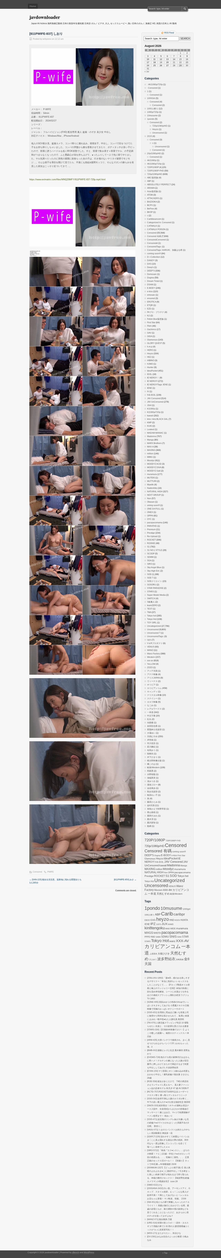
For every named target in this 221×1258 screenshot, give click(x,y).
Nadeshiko (152, 488)
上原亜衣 (153, 954)
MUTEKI (151, 478)
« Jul (147, 71)
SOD (149, 574)
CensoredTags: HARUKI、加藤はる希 (164, 250)
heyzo (162, 919)
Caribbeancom (154, 219)
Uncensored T (153, 633)
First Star (151, 322)
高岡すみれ (152, 816)
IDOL (149, 374)
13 (167, 59)
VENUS (150, 647)
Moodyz (151, 460)
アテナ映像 (152, 674)
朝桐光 (150, 753)
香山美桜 (151, 812)
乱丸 (149, 719)
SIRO (149, 564)
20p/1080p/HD (154, 153)
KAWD (171, 924)
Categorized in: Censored (159, 222)
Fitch (149, 326)
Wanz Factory (153, 653)
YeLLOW (151, 664)
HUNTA (184, 920)
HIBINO (150, 360)
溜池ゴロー (152, 785)
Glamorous (152, 340)
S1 (148, 547)
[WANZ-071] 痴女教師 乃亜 (159, 1219)
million (150, 453)
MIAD (167, 929)
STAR (185, 936)
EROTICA (151, 302)
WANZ (150, 650)
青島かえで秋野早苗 (156, 809)
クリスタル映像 (154, 695)
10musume (152, 115)
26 (161, 65)
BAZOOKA (152, 202)
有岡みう (151, 750)
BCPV (150, 205)
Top (165, 1253)
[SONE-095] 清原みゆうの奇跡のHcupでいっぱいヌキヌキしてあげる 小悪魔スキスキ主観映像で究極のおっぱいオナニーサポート (168, 1005)
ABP (158, 914)
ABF (149, 181)
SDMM (150, 557)
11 (154, 59)
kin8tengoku (155, 928)
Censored (37, 872)
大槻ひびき (164, 953)
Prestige (151, 533)
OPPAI (150, 515)
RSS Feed (169, 33)
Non (149, 498)
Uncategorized (154, 626)
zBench (75, 1252)
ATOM (150, 195)
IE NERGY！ (153, 378)
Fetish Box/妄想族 (155, 319)
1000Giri (151, 98)
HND (171, 920)
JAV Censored (154, 398)
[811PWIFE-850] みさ (125, 879)
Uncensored (158, 133)
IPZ (153, 924)
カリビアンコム (154, 688)
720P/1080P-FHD (155, 171)
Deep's (150, 267)
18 (154, 62)
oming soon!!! (153, 505)
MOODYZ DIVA (154, 467)
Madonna (151, 436)
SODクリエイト (154, 581)
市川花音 (151, 743)
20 (167, 62)
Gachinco (151, 329)
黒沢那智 (151, 822)
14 (174, 59)
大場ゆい (151, 733)
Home (33, 6)
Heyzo (155, 129)
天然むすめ (152, 736)
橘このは (151, 764)
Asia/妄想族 (152, 191)
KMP (149, 422)
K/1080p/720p (153, 412)
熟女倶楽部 (152, 791)
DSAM (150, 284)
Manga (150, 440)
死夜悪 (150, 771)
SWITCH (151, 598)
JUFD (158, 924)
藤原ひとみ (152, 802)
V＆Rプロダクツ (154, 643)
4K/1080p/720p (154, 164)
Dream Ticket (153, 281)
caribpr (179, 914)
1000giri (186, 909)
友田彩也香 (152, 726)
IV (148, 391)
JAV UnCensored (155, 402)
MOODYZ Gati (153, 471)
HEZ (149, 357)
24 (148, 65)
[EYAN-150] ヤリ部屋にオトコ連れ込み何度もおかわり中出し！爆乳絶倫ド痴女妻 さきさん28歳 (168, 1074)
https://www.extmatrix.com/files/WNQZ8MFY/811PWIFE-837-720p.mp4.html (67, 179)
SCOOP (151, 553)
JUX (164, 924)
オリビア (151, 685)
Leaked (150, 429)
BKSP (150, 212)
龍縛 (149, 826)
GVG (153, 920)
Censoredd (152, 243)
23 (187, 62)
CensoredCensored (156, 240)
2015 (149, 136)
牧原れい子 (152, 795)
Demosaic (152, 274)
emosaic (151, 295)
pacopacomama (154, 522)
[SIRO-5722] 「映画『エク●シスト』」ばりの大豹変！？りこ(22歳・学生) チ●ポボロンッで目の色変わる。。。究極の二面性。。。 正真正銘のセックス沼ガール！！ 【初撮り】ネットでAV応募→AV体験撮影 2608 (168, 1157)
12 (161, 59)
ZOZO (150, 667)
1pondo (150, 119)
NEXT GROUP (154, 495)
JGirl (149, 405)
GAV (149, 333)
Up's (149, 640)
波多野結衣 (166, 959)
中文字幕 (151, 716)
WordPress (89, 1252)
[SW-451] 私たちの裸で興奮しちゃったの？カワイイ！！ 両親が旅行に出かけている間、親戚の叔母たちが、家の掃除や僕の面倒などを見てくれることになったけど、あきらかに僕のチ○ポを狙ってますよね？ (168, 1209)
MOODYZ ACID (154, 464)
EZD (149, 309)
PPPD (147, 937)
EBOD (147, 920)
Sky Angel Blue (154, 567)
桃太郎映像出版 (154, 760)
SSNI (179, 937)
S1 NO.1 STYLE (154, 550)
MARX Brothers (154, 443)
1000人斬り (152, 108)
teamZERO (152, 605)
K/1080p (151, 409)
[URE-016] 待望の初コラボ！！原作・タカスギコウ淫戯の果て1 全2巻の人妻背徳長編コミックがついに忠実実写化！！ (168, 1226)
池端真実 (151, 778)
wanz (172, 941)
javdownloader (44, 17)
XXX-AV (182, 941)
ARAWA (151, 188)
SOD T (150, 578)
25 (154, 65)
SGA (149, 560)
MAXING (151, 450)
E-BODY (151, 288)
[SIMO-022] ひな (154, 1185)
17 (148, 62)
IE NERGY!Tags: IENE (157, 384)
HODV (177, 920)
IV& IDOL (151, 395)
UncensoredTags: (155, 636)
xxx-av (150, 660)
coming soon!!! (154, 253)
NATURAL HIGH (154, 491)
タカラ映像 (152, 702)
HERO (150, 350)
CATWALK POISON (156, 229)
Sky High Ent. (153, 571)
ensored (151, 298)
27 (167, 65)
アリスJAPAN (153, 678)
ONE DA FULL (154, 509)
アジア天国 (152, 671)
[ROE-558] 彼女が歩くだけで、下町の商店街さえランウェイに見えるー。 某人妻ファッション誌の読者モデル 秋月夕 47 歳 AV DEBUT (168, 1084)
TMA (149, 612)
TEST (149, 609)
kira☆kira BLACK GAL (157, 419)
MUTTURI (151, 481)
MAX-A (150, 446)
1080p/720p (152, 112)
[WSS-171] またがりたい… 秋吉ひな (164, 1233)
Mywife (150, 484)
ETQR (150, 305)
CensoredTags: (154, 246)
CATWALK (152, 226)
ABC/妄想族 (152, 177)
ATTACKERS (153, 198)
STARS (150, 591)
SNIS (173, 936)
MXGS (149, 932)
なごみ (150, 705)
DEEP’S (151, 271)
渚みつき (151, 781)
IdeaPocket (152, 371)
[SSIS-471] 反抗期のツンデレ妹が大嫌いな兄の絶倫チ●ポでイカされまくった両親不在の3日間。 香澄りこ (168, 1122)
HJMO (150, 364)
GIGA (149, 336)
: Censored (152, 88)
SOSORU (151, 584)
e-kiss (150, 291)
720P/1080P (153, 167)
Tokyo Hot (151, 619)
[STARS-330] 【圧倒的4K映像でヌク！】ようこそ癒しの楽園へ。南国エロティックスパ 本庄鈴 (168, 1033)
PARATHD (152, 526)
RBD (153, 937)
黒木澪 (150, 819)
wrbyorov (47, 39)
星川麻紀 (151, 747)
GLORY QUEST (154, 343)
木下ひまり (152, 757)
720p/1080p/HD (159, 126)
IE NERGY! (152, 381)
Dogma (150, 277)
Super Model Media (156, 595)
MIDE (173, 928)
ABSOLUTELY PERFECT (159, 184)
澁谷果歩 (151, 788)
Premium (151, 529)
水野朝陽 (151, 774)
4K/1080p (151, 160)
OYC (149, 519)
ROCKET (151, 540)
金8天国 (151, 805)
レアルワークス (154, 709)
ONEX (150, 512)
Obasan (151, 502)
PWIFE (50, 872)
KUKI (149, 426)
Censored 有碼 (154, 236)
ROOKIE (151, 543)
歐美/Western (153, 767)
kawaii (150, 415)
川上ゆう (153, 959)
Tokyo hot (151, 616)
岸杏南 (150, 740)
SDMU (165, 936)
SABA (158, 937)
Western (151, 657)
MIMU (150, 457)
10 (148, 59)
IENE (149, 388)
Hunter (150, 367)
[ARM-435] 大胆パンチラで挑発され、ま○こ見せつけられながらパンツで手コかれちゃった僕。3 (168, 1043)
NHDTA (157, 933)
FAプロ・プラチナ (155, 312)
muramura (152, 474)
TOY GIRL (152, 622)
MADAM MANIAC (155, 433)
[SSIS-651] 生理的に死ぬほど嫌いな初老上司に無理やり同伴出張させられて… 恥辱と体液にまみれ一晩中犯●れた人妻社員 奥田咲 (168, 1016)
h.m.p (149, 346)
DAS (149, 264)
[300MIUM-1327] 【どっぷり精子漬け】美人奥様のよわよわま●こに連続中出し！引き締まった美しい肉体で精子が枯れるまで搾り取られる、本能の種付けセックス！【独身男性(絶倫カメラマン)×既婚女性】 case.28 (168, 1174)
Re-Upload (152, 536)
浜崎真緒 (180, 959)
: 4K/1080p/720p (155, 84)
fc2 (148, 315)
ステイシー (152, 698)
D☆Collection (153, 257)
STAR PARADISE (155, 588)
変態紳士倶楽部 (154, 729)
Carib (167, 914)
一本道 (150, 712)
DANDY (151, 260)
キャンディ (152, 691)
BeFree (150, 208)
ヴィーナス (152, 681)
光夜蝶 (150, 722)
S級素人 (151, 602)
